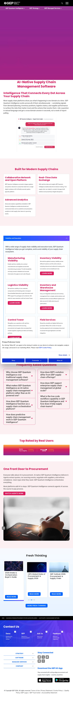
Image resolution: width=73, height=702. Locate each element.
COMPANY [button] (19, 666)
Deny (13, 360)
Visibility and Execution (13, 238)
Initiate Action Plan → (49, 146)
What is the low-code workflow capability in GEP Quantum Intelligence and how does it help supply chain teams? (52, 401)
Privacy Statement (46, 690)
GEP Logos (24, 693)
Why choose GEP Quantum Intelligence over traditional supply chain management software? (18, 376)
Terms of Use (35, 690)
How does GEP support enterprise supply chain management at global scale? (51, 387)
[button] (67, 3)
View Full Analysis (39, 146)
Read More (11, 597)
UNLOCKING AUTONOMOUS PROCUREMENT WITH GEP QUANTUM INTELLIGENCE (21, 618)
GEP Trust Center (35, 693)
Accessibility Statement (49, 693)
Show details (63, 355)
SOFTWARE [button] (19, 658)
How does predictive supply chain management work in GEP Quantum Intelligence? (18, 418)
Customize (35, 360)
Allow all (59, 360)
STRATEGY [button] (19, 653)
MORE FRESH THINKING (36, 606)
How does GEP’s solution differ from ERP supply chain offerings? (52, 374)
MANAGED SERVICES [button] (19, 662)
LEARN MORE (47, 273)
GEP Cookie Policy (45, 347)
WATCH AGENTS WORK (14, 493)
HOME (3, 618)
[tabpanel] (36, 292)
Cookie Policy (58, 690)
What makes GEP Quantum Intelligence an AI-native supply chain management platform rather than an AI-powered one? (18, 390)
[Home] (12, 3)
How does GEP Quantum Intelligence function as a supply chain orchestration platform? (18, 405)
